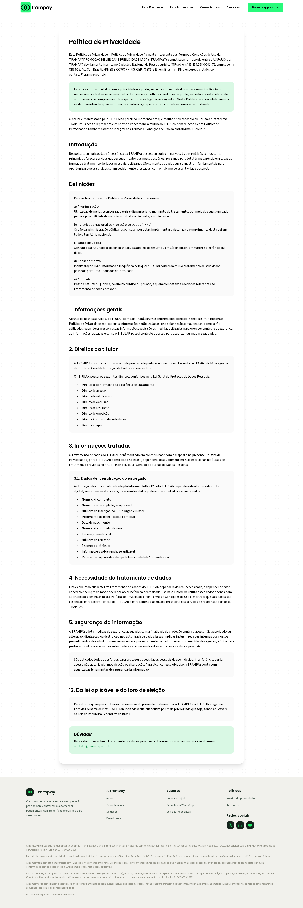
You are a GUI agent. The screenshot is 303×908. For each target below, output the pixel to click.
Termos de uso (236, 805)
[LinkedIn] (240, 825)
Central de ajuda (177, 799)
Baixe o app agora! (265, 7)
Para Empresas (152, 7)
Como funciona (115, 805)
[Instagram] (230, 825)
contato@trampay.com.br (92, 746)
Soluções (112, 812)
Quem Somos (210, 7)
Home (110, 799)
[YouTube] (250, 825)
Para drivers (113, 818)
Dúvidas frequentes (179, 812)
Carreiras (233, 7)
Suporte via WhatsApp (180, 805)
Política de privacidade (241, 799)
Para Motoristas (181, 7)
